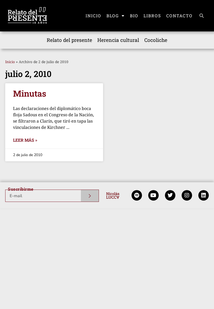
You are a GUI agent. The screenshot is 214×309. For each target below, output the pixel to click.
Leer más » (25, 140)
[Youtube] (153, 195)
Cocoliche (155, 40)
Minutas (29, 93)
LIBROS (152, 15)
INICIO (93, 15)
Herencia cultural (118, 40)
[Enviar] (90, 196)
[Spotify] (137, 195)
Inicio (10, 61)
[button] (202, 16)
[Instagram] (187, 195)
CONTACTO (179, 15)
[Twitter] (170, 195)
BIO (134, 15)
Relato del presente (69, 40)
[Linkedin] (203, 195)
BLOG (112, 15)
